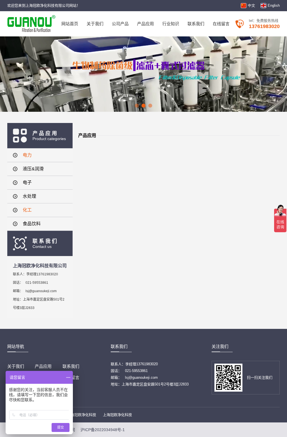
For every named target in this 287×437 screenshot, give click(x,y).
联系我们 (196, 23)
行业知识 (170, 23)
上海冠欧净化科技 (81, 415)
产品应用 (145, 23)
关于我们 (95, 23)
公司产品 (120, 23)
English (274, 5)
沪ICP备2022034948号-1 (102, 429)
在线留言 (221, 23)
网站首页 (69, 23)
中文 (251, 5)
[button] (137, 106)
